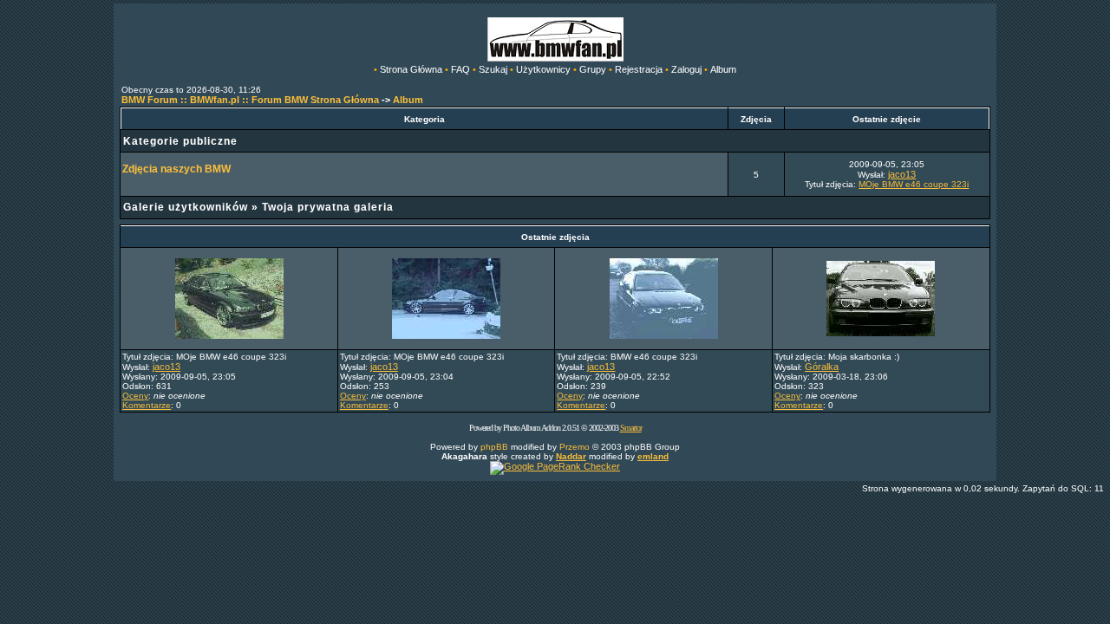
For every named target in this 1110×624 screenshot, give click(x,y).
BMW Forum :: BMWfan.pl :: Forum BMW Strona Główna (250, 99)
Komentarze (146, 405)
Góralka (822, 366)
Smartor (631, 427)
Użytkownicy (543, 69)
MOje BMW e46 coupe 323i (914, 184)
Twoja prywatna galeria (328, 207)
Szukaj (493, 69)
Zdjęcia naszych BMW (176, 169)
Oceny (135, 395)
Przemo (574, 447)
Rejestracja (639, 69)
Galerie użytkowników (185, 207)
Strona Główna (411, 69)
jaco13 (902, 174)
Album (723, 69)
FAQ (460, 69)
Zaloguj (686, 69)
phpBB (494, 447)
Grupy (592, 69)
